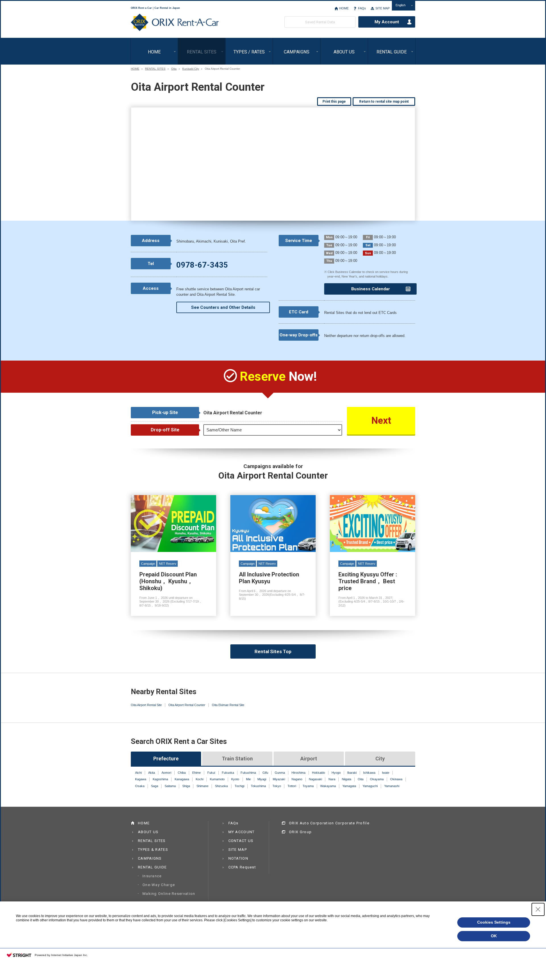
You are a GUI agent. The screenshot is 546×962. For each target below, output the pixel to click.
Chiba (182, 772)
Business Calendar (370, 288)
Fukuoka (228, 772)
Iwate (385, 772)
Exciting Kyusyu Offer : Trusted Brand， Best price (372, 555)
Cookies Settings (493, 922)
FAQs (362, 8)
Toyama (308, 786)
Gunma (280, 772)
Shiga (186, 786)
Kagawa (140, 779)
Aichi (138, 772)
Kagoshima (160, 779)
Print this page (334, 102)
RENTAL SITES (201, 52)
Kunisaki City (190, 68)
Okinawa (396, 779)
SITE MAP (382, 8)
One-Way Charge (158, 885)
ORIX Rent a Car (175, 22)
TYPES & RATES (153, 849)
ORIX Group (300, 832)
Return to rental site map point (384, 102)
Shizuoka (221, 786)
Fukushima (248, 772)
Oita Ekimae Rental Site (228, 705)
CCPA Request (242, 867)
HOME (344, 8)
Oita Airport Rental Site (146, 705)
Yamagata (349, 786)
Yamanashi (391, 786)
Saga (154, 786)
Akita (151, 772)
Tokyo (276, 786)
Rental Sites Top (273, 651)
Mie (248, 779)
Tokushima (258, 786)
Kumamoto (217, 779)
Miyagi (261, 779)
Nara (331, 779)
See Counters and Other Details (223, 307)
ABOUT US (344, 52)
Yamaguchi (370, 786)
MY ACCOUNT (241, 832)
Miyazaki (279, 779)
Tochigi (239, 786)
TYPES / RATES (249, 52)
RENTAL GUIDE (392, 52)
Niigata (346, 779)
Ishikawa (369, 772)
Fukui (211, 772)
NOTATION (238, 858)
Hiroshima (298, 772)
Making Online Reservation (168, 893)
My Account (387, 21)
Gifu (265, 772)
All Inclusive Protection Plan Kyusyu (273, 555)
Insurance (152, 876)
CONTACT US (241, 841)
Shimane (202, 786)
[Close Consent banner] (538, 909)
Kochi (199, 779)
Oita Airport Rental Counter (186, 705)
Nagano (296, 779)
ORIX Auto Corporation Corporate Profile (329, 823)
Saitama (170, 786)
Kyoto (235, 779)
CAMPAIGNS (296, 52)
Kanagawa (182, 779)
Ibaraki (352, 772)
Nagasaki (315, 779)
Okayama (377, 779)
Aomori (166, 772)
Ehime (196, 772)
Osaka (139, 786)
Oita (174, 68)
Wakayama (328, 786)
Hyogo (336, 772)
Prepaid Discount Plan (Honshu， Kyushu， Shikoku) (173, 555)
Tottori (292, 786)
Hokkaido (318, 772)
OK (494, 936)
